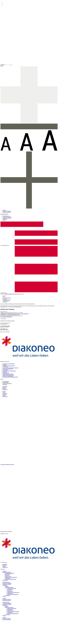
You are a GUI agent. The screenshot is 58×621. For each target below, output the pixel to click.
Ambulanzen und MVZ (7, 218)
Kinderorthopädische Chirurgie (8, 374)
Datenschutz (5, 386)
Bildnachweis (5, 389)
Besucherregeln (8, 574)
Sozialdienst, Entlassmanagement (11, 577)
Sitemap (4, 388)
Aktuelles (4, 210)
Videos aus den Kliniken (7, 383)
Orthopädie (5, 371)
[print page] (29, 63)
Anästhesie (5, 364)
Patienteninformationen (14, 293)
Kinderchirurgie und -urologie (8, 373)
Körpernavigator (8, 576)
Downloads (7, 575)
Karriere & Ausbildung (7, 211)
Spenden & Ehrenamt (6, 212)
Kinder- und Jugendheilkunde (8, 375)
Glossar (4, 392)
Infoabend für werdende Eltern (10, 579)
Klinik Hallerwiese (6, 216)
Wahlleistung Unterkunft (9, 573)
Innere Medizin (5, 369)
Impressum (5, 387)
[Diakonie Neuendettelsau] (29, 359)
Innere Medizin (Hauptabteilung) (6, 316)
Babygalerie (5, 384)
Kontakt (4, 220)
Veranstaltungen (5, 382)
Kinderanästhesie (6, 372)
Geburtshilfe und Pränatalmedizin (9, 365)
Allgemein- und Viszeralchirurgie (23, 313)
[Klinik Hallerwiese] (4, 214)
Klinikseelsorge (8, 578)
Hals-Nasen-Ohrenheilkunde (8, 368)
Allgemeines (5, 219)
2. (7, 297)
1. (4, 295)
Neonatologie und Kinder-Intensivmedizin (10, 376)
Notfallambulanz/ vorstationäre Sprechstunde (8, 313)
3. (7, 299)
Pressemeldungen (6, 381)
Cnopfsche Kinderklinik (7, 217)
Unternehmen (5, 580)
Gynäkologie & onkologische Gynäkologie (10, 367)
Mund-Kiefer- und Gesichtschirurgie (9, 370)
